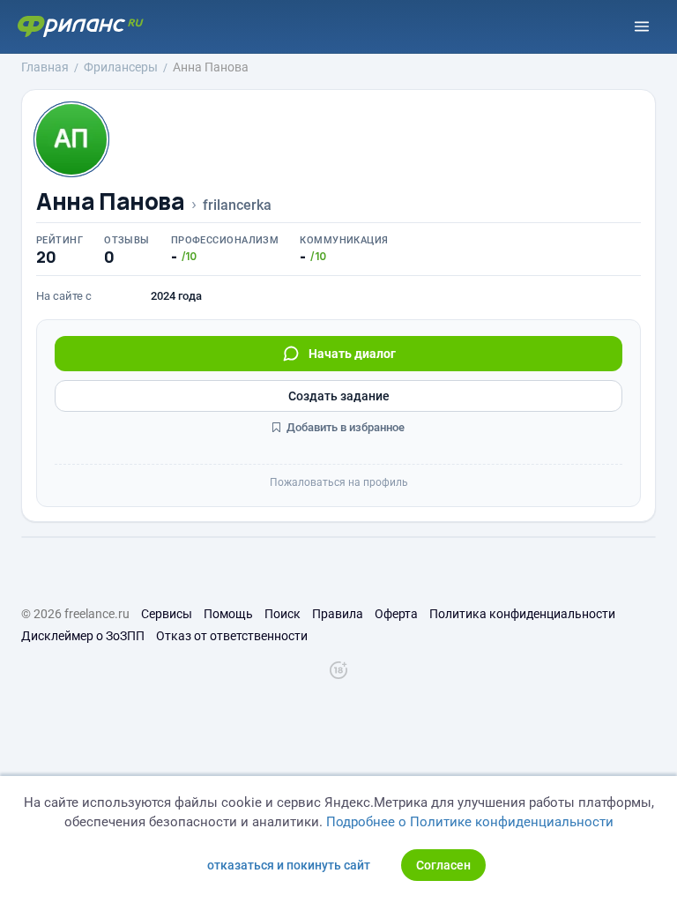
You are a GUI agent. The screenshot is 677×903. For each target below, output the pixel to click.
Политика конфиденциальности (522, 614)
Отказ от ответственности (232, 636)
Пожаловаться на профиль (339, 482)
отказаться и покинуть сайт (288, 865)
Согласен (443, 865)
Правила (337, 614)
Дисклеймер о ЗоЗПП (83, 636)
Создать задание (339, 396)
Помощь (228, 614)
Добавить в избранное (344, 427)
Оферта (396, 614)
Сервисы (166, 614)
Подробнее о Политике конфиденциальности (470, 822)
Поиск (282, 614)
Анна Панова (110, 201)
